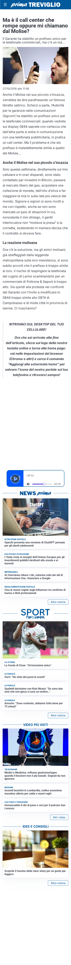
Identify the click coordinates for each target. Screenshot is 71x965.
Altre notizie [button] (58, 602)
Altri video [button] (59, 817)
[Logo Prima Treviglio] (35, 4)
